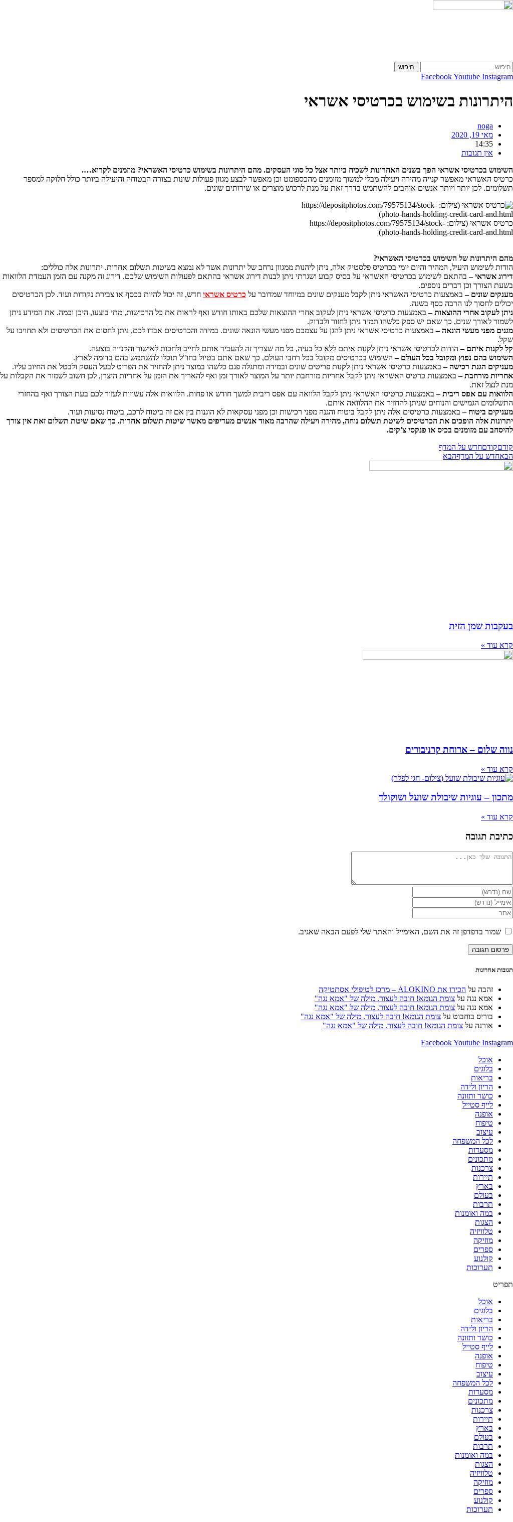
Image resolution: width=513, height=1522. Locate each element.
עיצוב (484, 1132)
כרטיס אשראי (224, 294)
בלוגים (483, 1068)
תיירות (483, 1177)
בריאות (482, 1077)
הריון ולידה (476, 1086)
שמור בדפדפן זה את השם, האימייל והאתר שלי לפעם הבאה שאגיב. (399, 931)
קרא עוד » (497, 645)
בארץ (484, 1186)
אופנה (484, 1114)
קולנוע (483, 1258)
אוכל (485, 1059)
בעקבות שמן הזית (481, 626)
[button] (256, 1284)
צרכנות (482, 1168)
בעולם (483, 1195)
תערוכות (479, 1267)
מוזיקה (483, 1240)
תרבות (483, 1204)
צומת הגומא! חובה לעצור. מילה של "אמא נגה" (385, 998)
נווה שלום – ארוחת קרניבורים (459, 749)
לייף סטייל (477, 1104)
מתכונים (480, 1159)
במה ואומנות (474, 1213)
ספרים (483, 1249)
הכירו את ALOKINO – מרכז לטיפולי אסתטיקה (392, 989)
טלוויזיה (481, 1231)
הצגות (484, 1222)
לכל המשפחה (472, 1141)
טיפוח (484, 1123)
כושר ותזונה (475, 1095)
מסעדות (480, 1150)
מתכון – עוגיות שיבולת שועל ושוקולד (446, 797)
